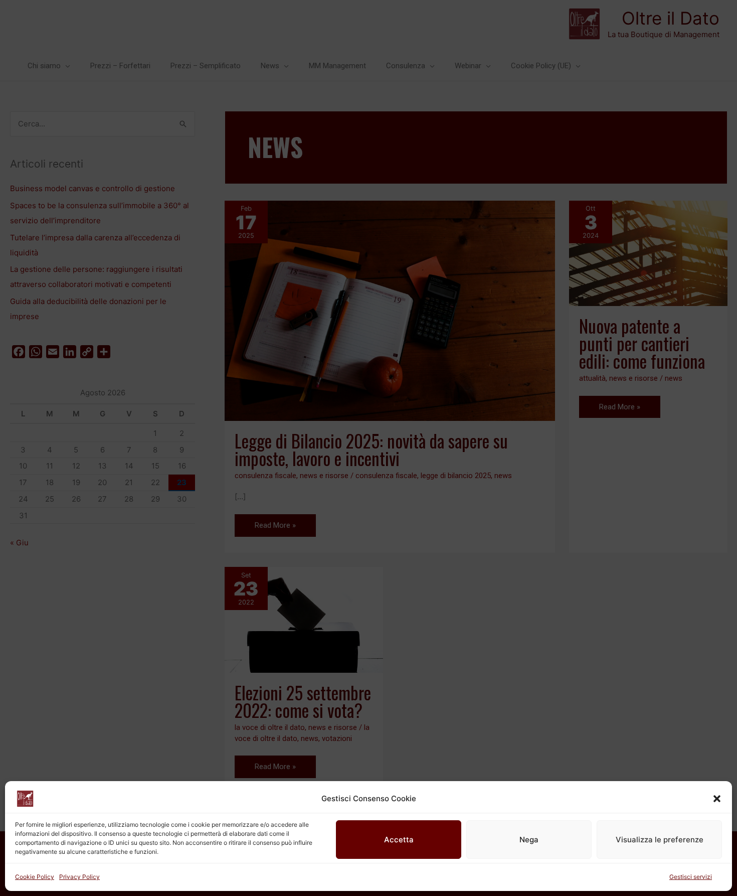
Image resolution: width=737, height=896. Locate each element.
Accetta (399, 839)
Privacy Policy (79, 876)
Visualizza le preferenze (659, 839)
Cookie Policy (34, 876)
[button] (717, 799)
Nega (528, 839)
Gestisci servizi (690, 876)
